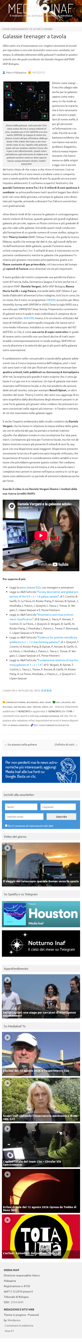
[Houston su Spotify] (41, 928)
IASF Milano (20, 706)
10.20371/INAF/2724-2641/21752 (54, 725)
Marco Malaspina (16, 72)
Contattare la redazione (19, 1325)
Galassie (65, 702)
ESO (58, 702)
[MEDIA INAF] (41, 12)
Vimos (45, 706)
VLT (51, 706)
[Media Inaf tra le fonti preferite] (41, 783)
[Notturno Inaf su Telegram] (41, 957)
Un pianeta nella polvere (20, 744)
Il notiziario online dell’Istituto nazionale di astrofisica (41, 15)
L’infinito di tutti (66, 744)
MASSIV (50, 299)
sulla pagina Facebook (47, 716)
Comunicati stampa (15, 702)
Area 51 (9, 1330)
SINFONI (28, 318)
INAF (42, 702)
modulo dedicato (20, 725)
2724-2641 (17, 1302)
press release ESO (30, 587)
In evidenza (33, 702)
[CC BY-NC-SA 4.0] (46, 690)
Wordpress (14, 1320)
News (48, 702)
